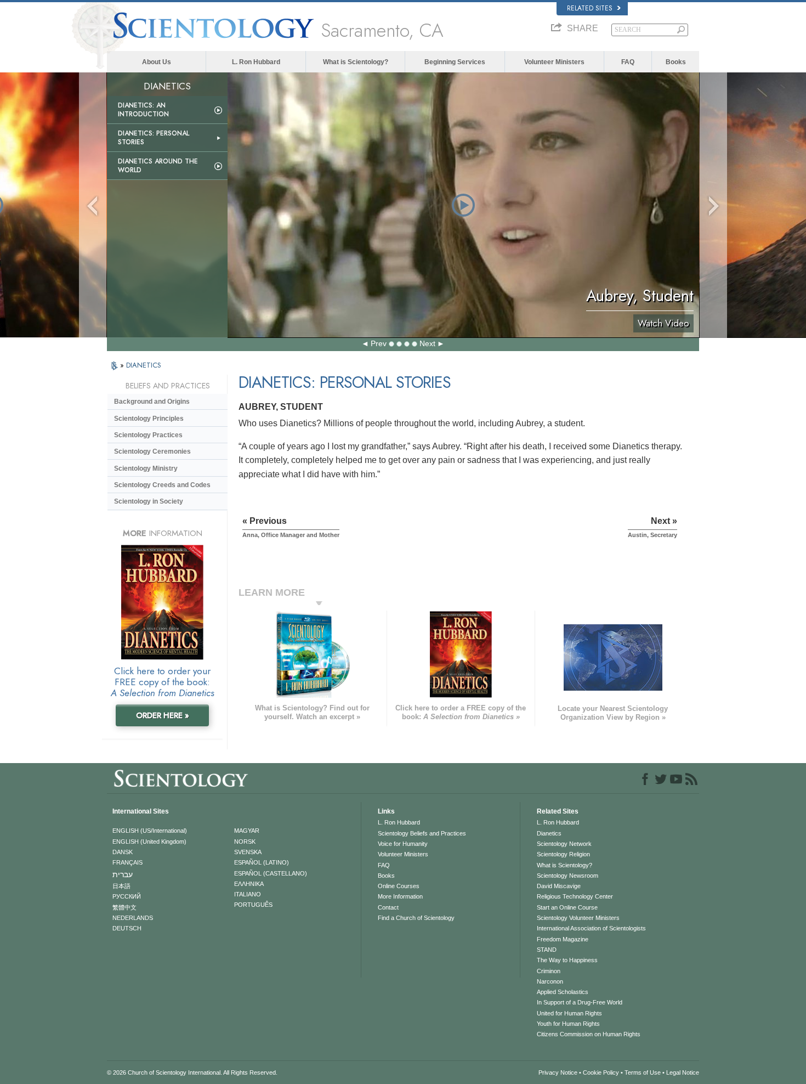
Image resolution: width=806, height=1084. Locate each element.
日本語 (121, 886)
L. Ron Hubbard (256, 62)
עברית (122, 874)
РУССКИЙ (126, 896)
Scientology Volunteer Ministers (578, 917)
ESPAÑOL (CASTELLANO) (270, 873)
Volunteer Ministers (554, 62)
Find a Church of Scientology (416, 917)
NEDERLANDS (132, 917)
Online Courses (398, 886)
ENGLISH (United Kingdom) (149, 841)
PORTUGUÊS (253, 904)
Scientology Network (564, 843)
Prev (379, 343)
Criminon (548, 971)
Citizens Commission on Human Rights (588, 1034)
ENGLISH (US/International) (149, 830)
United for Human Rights (569, 1013)
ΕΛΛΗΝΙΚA (249, 883)
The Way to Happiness (567, 960)
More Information (400, 896)
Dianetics (549, 833)
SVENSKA (248, 852)
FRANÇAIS (127, 862)
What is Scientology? (355, 62)
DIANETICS (143, 365)
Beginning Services (454, 62)
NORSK (245, 841)
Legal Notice (682, 1072)
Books (676, 62)
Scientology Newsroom (567, 875)
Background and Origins (152, 401)
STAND (547, 949)
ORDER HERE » (162, 715)
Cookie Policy (601, 1072)
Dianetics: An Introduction (143, 109)
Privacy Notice (557, 1072)
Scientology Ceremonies (152, 451)
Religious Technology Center (575, 896)
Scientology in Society (148, 501)
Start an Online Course (567, 907)
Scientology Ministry (146, 468)
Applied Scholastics (562, 992)
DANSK (122, 852)
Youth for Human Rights (568, 1023)
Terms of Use (643, 1072)
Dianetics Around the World (158, 165)
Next (427, 343)
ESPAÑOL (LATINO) (261, 862)
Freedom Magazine (562, 939)
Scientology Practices (148, 435)
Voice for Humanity (403, 843)
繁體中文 (124, 907)
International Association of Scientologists (591, 928)
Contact (388, 907)
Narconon (550, 981)
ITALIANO (247, 894)
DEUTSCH (126, 928)
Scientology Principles (149, 418)
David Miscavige (559, 886)
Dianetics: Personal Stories (153, 137)
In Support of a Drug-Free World (579, 1002)
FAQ (627, 62)
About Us (156, 62)
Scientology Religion (563, 854)
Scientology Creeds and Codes (162, 485)
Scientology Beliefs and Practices (422, 833)
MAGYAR (246, 830)
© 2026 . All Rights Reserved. (192, 1072)
